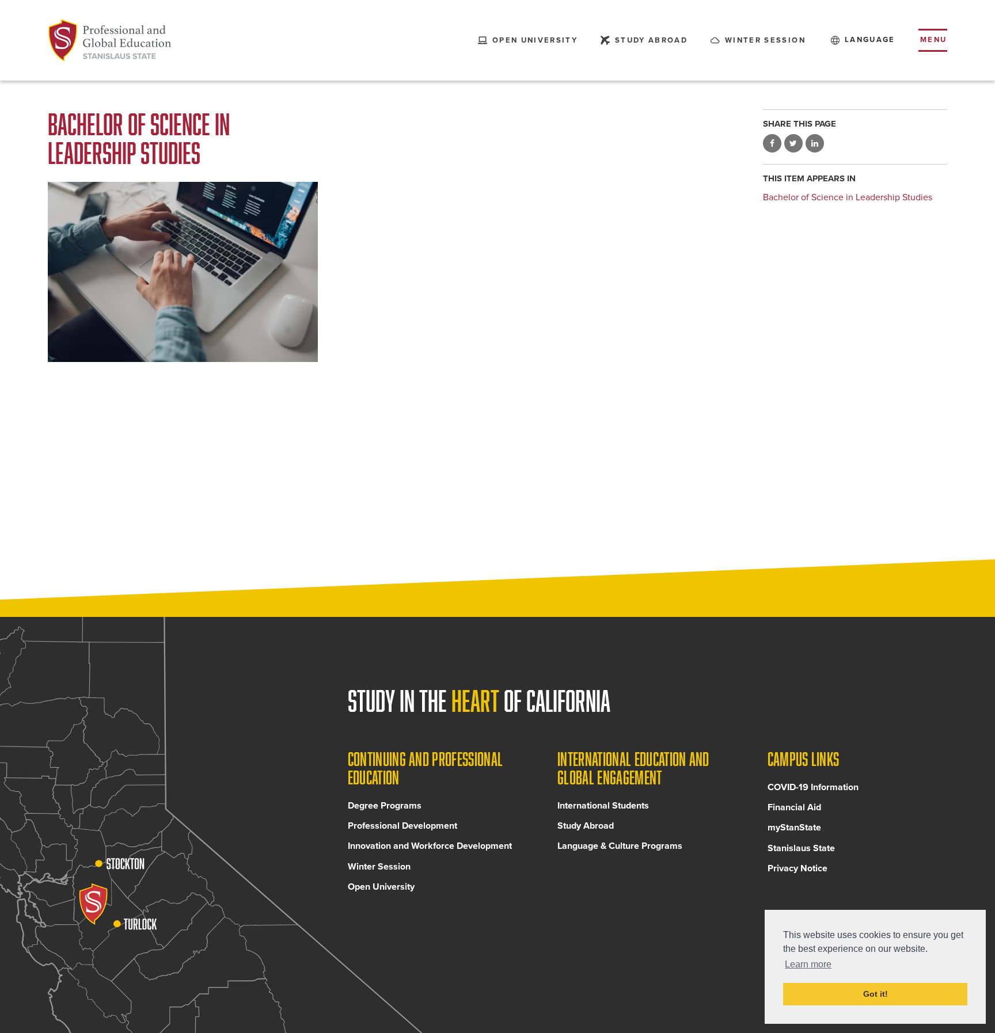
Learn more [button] (808, 964)
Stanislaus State (801, 848)
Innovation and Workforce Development (430, 846)
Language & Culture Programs (619, 846)
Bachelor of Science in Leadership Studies (847, 197)
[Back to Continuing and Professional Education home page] (110, 40)
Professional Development (402, 826)
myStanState (794, 827)
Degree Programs (384, 805)
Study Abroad (585, 826)
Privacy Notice (797, 868)
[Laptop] (183, 272)
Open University (381, 887)
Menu (933, 39)
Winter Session (379, 866)
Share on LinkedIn (815, 144)
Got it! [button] (875, 993)
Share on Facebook (772, 144)
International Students (603, 805)
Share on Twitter (793, 144)
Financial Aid (794, 807)
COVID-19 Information (813, 787)
